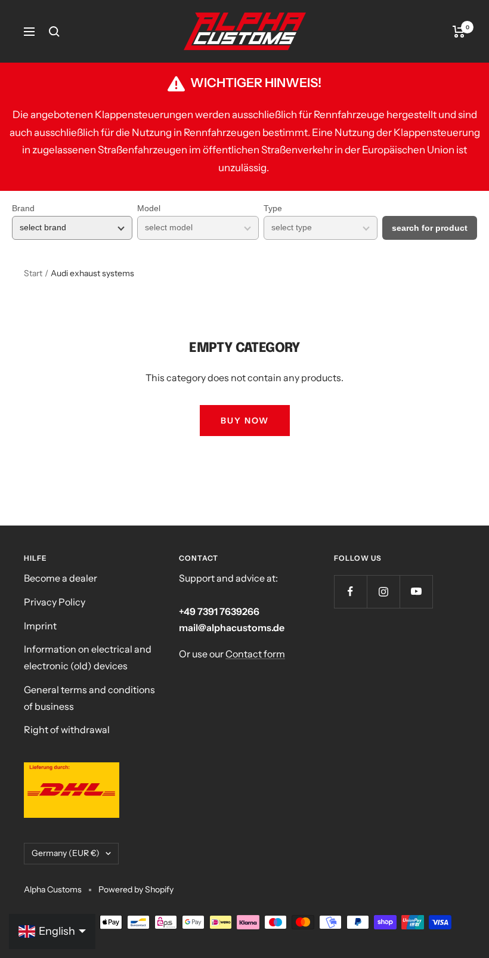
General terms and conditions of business (89, 698)
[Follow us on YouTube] (416, 591)
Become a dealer (60, 578)
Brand (23, 208)
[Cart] (459, 32)
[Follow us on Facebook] (350, 591)
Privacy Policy (54, 602)
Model (148, 208)
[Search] (54, 31)
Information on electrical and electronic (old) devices (87, 657)
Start (33, 273)
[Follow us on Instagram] (383, 591)
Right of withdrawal (67, 730)
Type (273, 208)
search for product (430, 228)
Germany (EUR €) (66, 853)
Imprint (40, 626)
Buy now (245, 420)
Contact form (255, 654)
